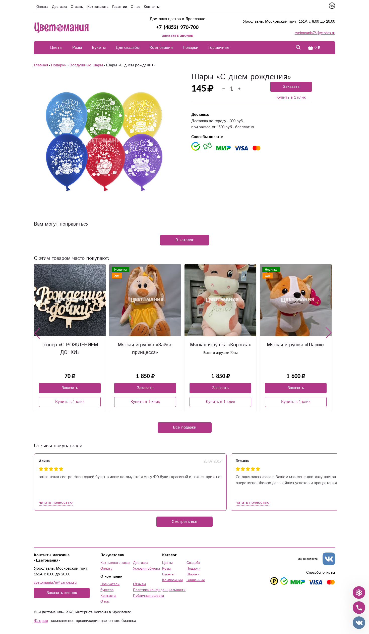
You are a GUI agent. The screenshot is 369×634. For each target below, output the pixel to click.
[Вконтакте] (332, 8)
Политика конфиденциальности (159, 590)
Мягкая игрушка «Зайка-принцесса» (69, 348)
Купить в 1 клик (291, 98)
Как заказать (97, 6)
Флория (41, 621)
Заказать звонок (61, 593)
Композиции (161, 48)
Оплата (42, 6)
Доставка (59, 6)
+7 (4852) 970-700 (177, 27)
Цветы (56, 48)
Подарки (190, 48)
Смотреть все (184, 522)
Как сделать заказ (115, 562)
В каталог (184, 240)
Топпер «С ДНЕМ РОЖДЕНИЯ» (295, 348)
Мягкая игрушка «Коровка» (145, 345)
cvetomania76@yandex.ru (315, 33)
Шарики (193, 574)
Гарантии (119, 6)
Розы (77, 48)
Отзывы (77, 6)
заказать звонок (177, 35)
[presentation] (37, 333)
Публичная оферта (148, 595)
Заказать (291, 87)
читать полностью (56, 502)
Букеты (99, 48)
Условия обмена (146, 568)
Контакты (152, 6)
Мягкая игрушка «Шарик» (220, 345)
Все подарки (184, 427)
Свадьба (193, 562)
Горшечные (218, 48)
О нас (135, 6)
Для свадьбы (128, 48)
